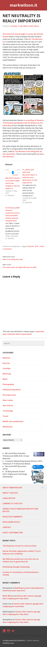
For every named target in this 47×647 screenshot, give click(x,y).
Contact (7, 527)
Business (6, 358)
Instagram (8, 632)
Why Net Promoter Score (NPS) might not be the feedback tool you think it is (12, 183)
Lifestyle (6, 368)
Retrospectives (9, 395)
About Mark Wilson (12, 487)
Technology (8, 411)
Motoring (7, 374)
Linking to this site (12, 503)
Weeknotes (8, 427)
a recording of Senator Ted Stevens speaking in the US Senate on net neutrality (23, 123)
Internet (30, 246)
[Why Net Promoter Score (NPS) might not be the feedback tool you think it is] (12, 172)
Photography (8, 384)
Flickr (12, 632)
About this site (10, 493)
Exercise (6, 363)
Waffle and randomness (13, 421)
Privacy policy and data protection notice (20, 510)
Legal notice (9, 498)
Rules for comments (12, 517)
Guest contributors (13, 532)
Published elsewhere (12, 389)
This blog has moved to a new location (19, 546)
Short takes (8, 400)
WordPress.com (8, 643)
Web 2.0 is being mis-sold (13, 258)
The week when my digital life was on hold (19, 266)
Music (5, 379)
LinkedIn (4, 632)
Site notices (8, 405)
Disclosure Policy (11, 522)
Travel (5, 416)
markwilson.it (23, 5)
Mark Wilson (34, 26)
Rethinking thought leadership (16, 567)
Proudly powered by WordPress (14, 640)
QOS (36, 246)
